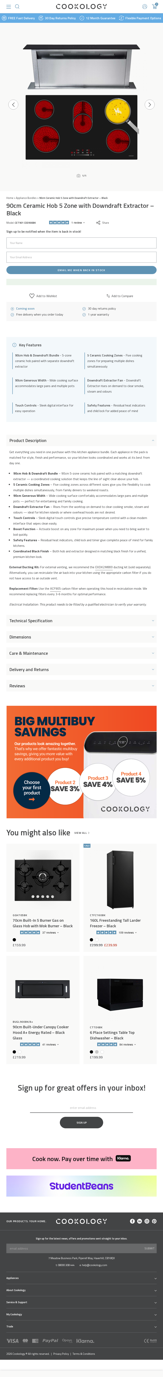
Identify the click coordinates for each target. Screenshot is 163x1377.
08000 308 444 (66, 1265)
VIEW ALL (80, 832)
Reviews (17, 685)
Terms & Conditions (84, 1354)
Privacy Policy (61, 1354)
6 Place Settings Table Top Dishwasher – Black (112, 1035)
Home (9, 198)
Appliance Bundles (26, 198)
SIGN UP (82, 1122)
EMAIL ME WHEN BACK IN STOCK (81, 270)
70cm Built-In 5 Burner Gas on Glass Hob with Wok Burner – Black (43, 923)
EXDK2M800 (104, 567)
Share (105, 223)
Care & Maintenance (28, 653)
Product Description (28, 440)
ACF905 (55, 588)
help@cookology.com (94, 1265)
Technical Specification (30, 620)
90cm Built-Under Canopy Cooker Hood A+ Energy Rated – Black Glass (41, 1032)
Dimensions (20, 637)
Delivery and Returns (29, 669)
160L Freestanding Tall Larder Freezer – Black (115, 923)
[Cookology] (81, 6)
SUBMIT (150, 1248)
